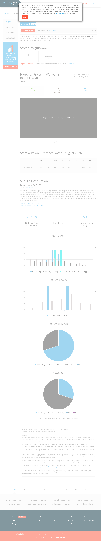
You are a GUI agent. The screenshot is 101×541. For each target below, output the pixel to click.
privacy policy (60, 13)
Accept (25, 17)
